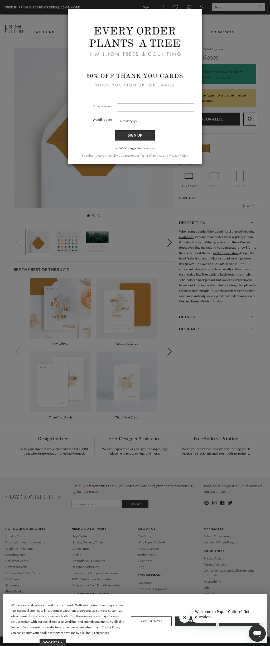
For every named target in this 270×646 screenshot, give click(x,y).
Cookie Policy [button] (111, 627)
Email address (102, 106)
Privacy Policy (178, 155)
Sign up (135, 135)
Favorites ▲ (52, 642)
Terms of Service (151, 155)
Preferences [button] (100, 633)
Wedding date (102, 120)
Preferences (151, 621)
